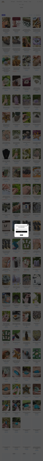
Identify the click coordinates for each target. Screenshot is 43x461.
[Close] (27, 224)
